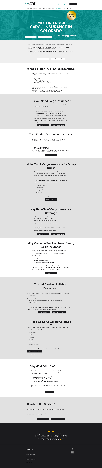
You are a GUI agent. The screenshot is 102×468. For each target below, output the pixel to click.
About (27, 447)
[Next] (96, 434)
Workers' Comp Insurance (31, 459)
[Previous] (5, 434)
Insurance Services (29, 449)
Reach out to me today (48, 354)
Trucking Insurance (29, 457)
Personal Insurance (29, 452)
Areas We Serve (29, 462)
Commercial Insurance (30, 454)
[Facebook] (73, 449)
